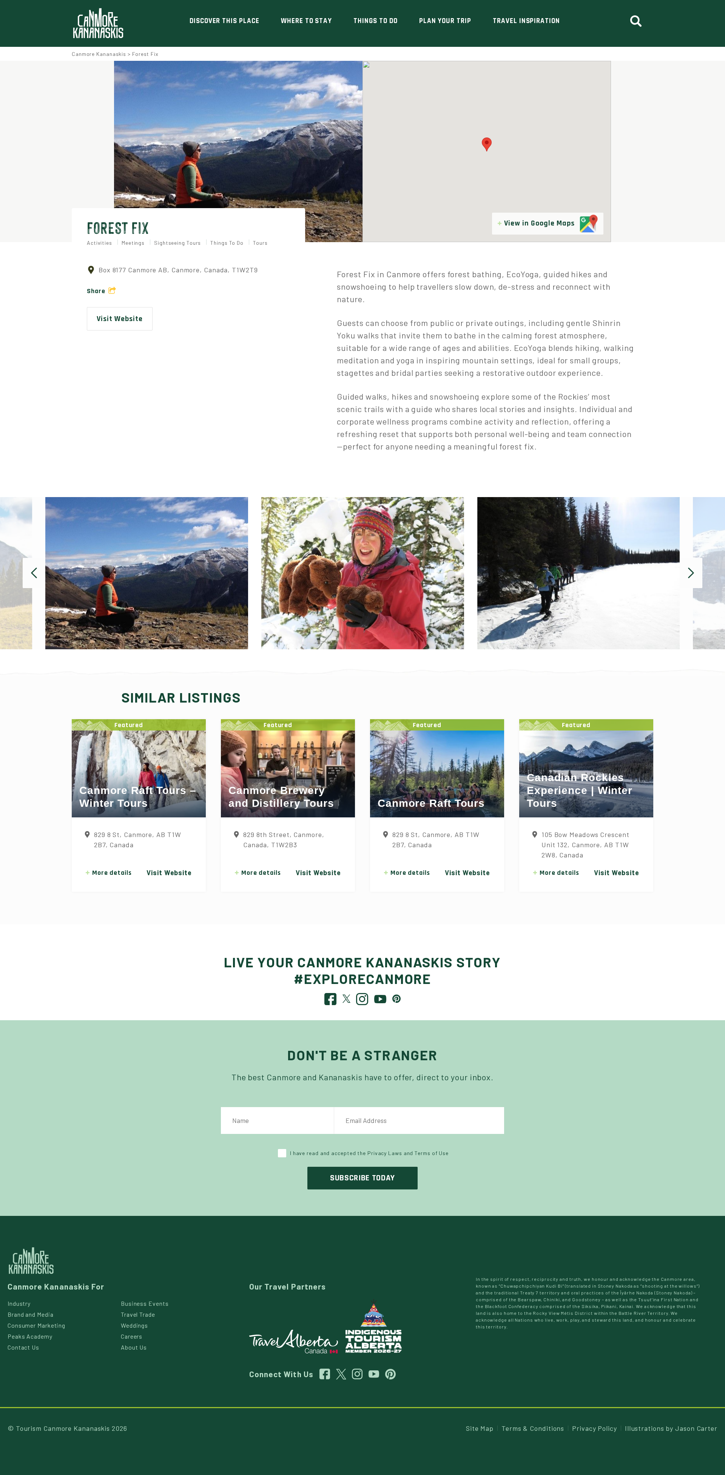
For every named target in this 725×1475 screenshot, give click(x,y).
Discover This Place (224, 21)
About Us (134, 1347)
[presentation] (34, 573)
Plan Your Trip (445, 21)
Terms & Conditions (532, 1428)
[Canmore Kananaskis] (98, 23)
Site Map (480, 1428)
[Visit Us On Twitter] (346, 998)
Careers (131, 1336)
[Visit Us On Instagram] (362, 1001)
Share (96, 291)
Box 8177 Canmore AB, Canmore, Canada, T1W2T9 (178, 270)
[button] (487, 144)
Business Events (145, 1303)
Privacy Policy (594, 1428)
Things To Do (375, 21)
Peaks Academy (30, 1336)
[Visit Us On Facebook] (330, 1001)
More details (112, 872)
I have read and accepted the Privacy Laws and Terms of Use (369, 1153)
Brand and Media (31, 1314)
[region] (486, 151)
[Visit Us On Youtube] (380, 1001)
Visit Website (120, 319)
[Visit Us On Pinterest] (396, 998)
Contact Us (23, 1347)
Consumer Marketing (36, 1325)
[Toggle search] (639, 21)
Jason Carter (696, 1428)
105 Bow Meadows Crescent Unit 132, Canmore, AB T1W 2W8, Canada (585, 844)
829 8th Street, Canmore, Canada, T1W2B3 (283, 839)
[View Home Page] (31, 1259)
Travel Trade (138, 1314)
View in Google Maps (540, 223)
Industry (19, 1303)
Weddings (134, 1325)
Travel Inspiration (526, 21)
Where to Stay (306, 21)
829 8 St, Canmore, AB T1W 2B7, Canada (137, 839)
